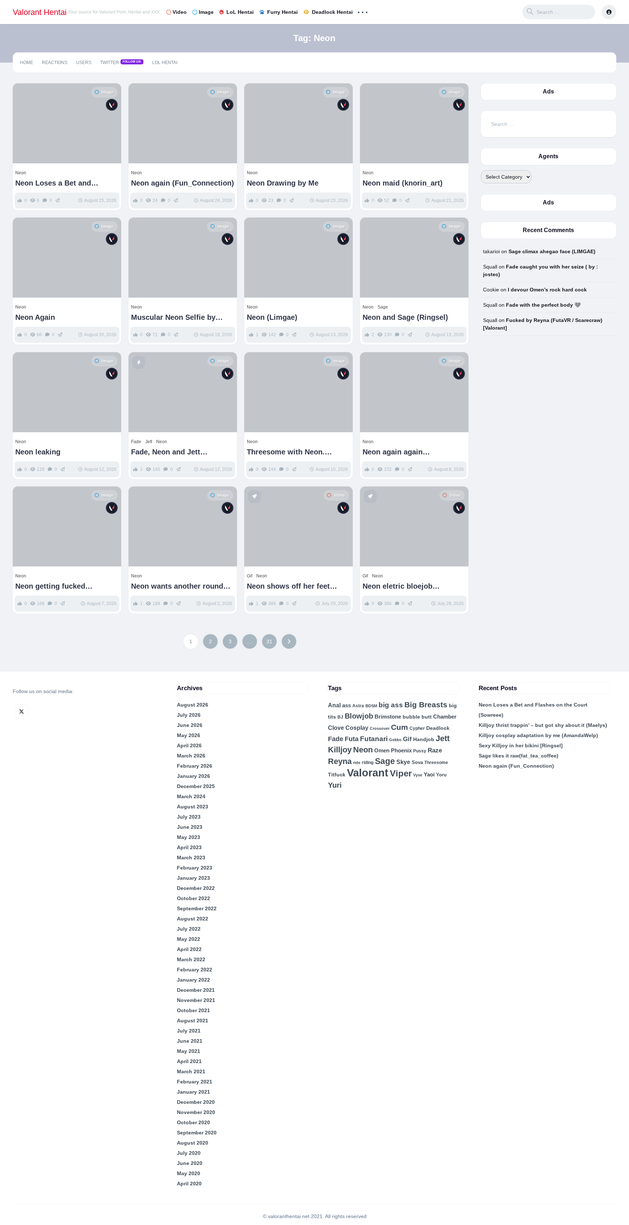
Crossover (379, 728)
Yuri (335, 785)
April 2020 (189, 1183)
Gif (249, 575)
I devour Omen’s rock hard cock (547, 290)
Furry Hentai (282, 12)
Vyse (417, 775)
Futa (352, 739)
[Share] (22, 93)
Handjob (423, 739)
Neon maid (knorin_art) (403, 183)
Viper (401, 773)
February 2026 (194, 766)
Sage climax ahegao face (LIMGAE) (552, 251)
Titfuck (336, 774)
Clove (336, 727)
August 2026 (192, 705)
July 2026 (189, 715)
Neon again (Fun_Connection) (182, 183)
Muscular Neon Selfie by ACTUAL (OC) (173, 317)
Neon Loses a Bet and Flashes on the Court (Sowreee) (53, 183)
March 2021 (191, 1071)
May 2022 (188, 939)
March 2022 (191, 959)
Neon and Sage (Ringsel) (405, 317)
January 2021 (193, 1092)
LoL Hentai (240, 12)
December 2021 (196, 990)
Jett (148, 441)
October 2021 (193, 1010)
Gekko (395, 739)
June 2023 (189, 827)
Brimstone (388, 716)
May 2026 (188, 735)
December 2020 (196, 1102)
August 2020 (192, 1143)
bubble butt (417, 717)
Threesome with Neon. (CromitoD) (286, 452)
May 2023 (188, 837)
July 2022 (189, 929)
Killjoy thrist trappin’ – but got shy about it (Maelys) (543, 725)
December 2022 (196, 888)
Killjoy (340, 749)
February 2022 (194, 970)
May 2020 (188, 1173)
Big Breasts (425, 704)
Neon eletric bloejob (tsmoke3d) (397, 586)
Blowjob (359, 716)
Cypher (417, 728)
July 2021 (189, 1031)
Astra (358, 705)
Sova (417, 762)
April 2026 (189, 745)
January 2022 (193, 980)
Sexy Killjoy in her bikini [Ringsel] (521, 745)
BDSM (371, 706)
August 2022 (192, 919)
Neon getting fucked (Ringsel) (50, 586)
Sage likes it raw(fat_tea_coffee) (518, 756)
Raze (435, 750)
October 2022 (193, 898)
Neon (20, 172)
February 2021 (194, 1082)
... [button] (363, 10)
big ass (391, 705)
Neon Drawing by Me (283, 183)
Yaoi (429, 774)
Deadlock (438, 728)
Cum (399, 727)
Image (206, 12)
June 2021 (189, 1041)
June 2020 (189, 1163)
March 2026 (191, 756)
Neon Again (35, 317)
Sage (382, 307)
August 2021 (192, 1020)
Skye (403, 762)
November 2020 (196, 1112)
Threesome (436, 762)
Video (180, 12)
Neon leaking (37, 452)
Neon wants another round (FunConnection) (177, 586)
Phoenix (401, 750)
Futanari (374, 739)
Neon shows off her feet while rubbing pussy (288, 586)
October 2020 (193, 1122)
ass (346, 705)
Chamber (444, 717)
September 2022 (197, 908)
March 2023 (191, 857)
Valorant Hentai (40, 12)
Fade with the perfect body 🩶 (543, 305)
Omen (381, 750)
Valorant (367, 773)
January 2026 (193, 776)
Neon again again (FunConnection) (393, 452)
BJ (340, 717)
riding (367, 762)
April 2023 (189, 847)
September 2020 (197, 1132)
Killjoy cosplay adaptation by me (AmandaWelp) (538, 735)
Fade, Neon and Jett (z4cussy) (165, 452)
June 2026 (189, 725)
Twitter (120, 62)
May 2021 (188, 1051)
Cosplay (356, 728)
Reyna (340, 761)
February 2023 (194, 868)
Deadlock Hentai (332, 12)
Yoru (441, 774)
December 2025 (196, 786)
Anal (334, 705)
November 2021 (196, 1000)
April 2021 (189, 1061)
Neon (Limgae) (272, 317)
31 (269, 641)
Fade (136, 441)
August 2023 (192, 807)
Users (83, 62)
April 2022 (189, 949)
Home (26, 62)
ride (356, 762)
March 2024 (191, 796)
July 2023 (189, 817)
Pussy (419, 751)
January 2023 (193, 878)
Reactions (54, 62)
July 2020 (189, 1153)
